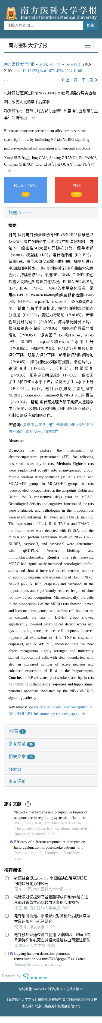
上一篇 (71, 80)
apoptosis (78, 714)
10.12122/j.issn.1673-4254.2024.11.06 (52, 71)
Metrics (14, 769)
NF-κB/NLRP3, (21, 714)
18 (81, 989)
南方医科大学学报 (28, 45)
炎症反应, (34, 432)
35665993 (39, 989)
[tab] (51, 213)
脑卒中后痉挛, (35, 425)
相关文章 (20, 756)
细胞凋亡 (50, 432)
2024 (43, 64)
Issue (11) (72, 64)
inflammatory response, (52, 714)
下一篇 (88, 80)
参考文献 (20, 743)
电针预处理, (59, 425)
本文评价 (17, 781)
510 (62, 989)
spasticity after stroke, (46, 707)
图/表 (15, 731)
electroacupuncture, (79, 707)
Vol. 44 (54, 64)
